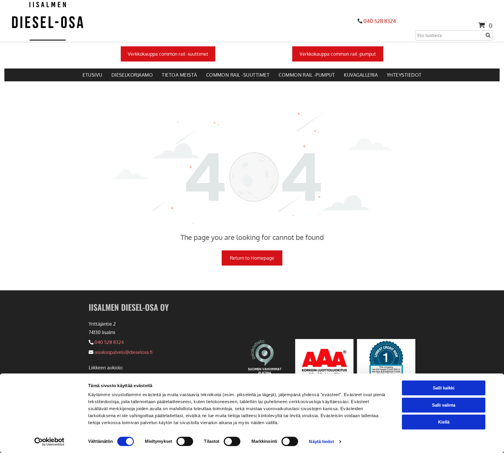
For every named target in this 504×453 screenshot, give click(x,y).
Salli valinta (443, 405)
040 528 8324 (379, 21)
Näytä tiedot (321, 441)
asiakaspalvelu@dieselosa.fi (123, 352)
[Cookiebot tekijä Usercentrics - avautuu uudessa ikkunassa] (49, 441)
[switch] (184, 441)
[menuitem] (92, 75)
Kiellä (443, 421)
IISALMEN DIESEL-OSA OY (129, 307)
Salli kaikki (443, 387)
